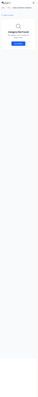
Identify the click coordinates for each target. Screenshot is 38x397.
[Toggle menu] (33, 3)
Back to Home (8, 15)
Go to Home (18, 43)
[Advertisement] (19, 377)
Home (3, 7)
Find (9, 7)
